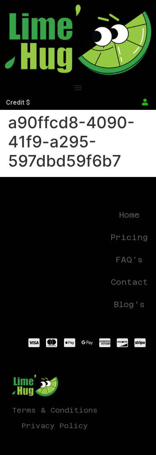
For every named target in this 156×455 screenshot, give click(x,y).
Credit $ (18, 102)
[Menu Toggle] (78, 87)
